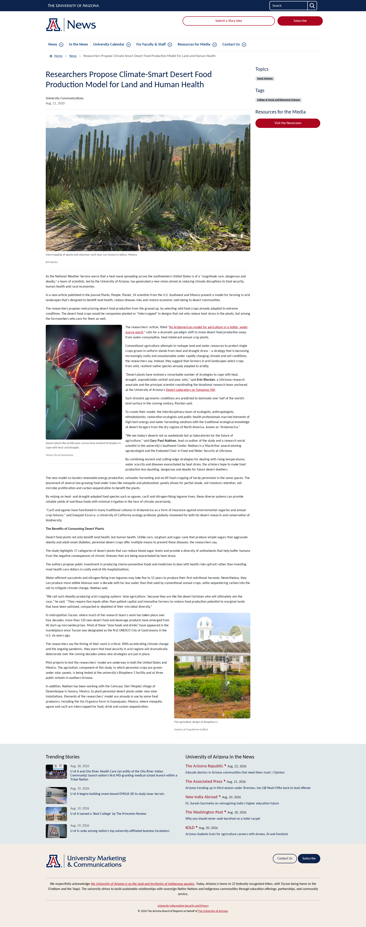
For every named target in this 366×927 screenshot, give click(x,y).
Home (58, 56)
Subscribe (300, 21)
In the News (78, 45)
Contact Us (231, 45)
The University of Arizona (213, 911)
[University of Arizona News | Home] (90, 25)
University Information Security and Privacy (183, 906)
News (52, 45)
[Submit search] (312, 5)
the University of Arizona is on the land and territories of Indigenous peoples (142, 884)
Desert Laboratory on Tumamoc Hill (190, 390)
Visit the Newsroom (287, 123)
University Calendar (108, 45)
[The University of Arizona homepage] (73, 5)
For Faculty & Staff (151, 45)
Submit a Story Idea (228, 21)
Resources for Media (194, 45)
